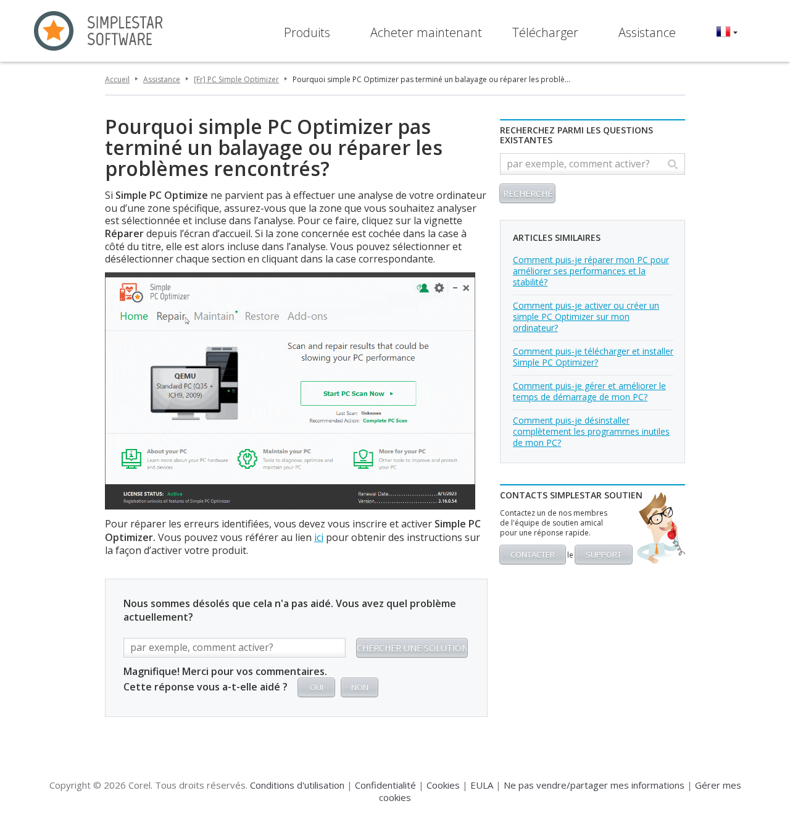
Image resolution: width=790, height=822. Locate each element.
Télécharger (545, 32)
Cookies (443, 785)
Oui (316, 687)
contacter (532, 554)
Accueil (117, 79)
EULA (481, 785)
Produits (307, 32)
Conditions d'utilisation (297, 785)
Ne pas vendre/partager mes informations (594, 785)
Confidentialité (385, 785)
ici (318, 537)
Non (359, 687)
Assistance (647, 32)
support (604, 554)
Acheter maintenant (426, 32)
